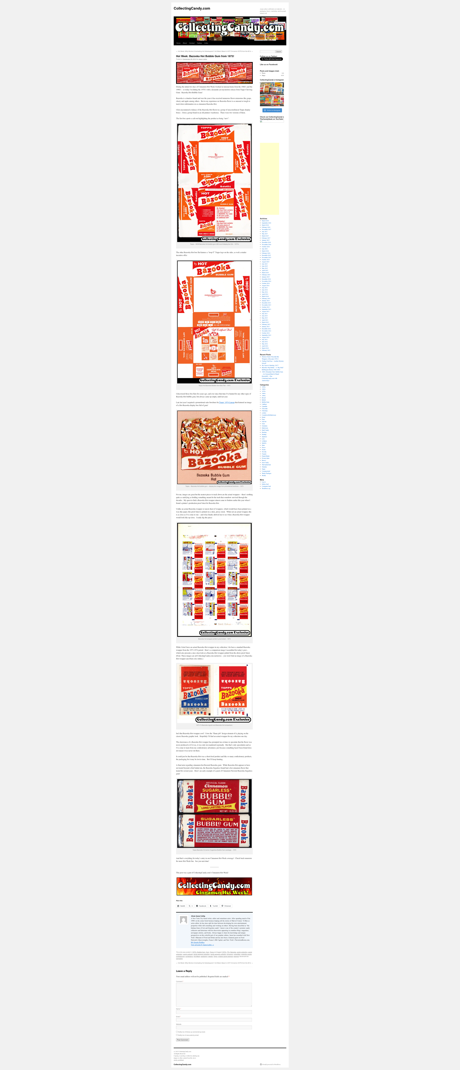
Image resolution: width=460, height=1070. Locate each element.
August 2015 (265, 262)
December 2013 (266, 303)
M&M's (264, 443)
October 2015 (266, 259)
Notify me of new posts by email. (188, 1035)
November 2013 (266, 305)
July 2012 (264, 339)
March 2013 (265, 322)
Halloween (265, 428)
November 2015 (266, 257)
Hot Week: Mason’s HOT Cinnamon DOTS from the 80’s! (233, 51)
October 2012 (266, 333)
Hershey (264, 432)
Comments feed (266, 486)
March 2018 (265, 225)
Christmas (265, 411)
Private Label (265, 458)
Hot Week (197, 956)
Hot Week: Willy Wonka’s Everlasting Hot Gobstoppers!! (195, 51)
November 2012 (266, 331)
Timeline (264, 467)
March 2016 (265, 251)
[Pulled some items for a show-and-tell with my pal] (272, 94)
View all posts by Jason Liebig (202, 945)
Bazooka (233, 952)
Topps (212, 952)
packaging (204, 956)
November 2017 (266, 229)
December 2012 (266, 329)
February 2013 (266, 324)
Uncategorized (266, 471)
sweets (210, 956)
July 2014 (264, 288)
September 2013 (266, 309)
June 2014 (265, 290)
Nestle (263, 449)
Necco (263, 447)
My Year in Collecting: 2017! (270, 365)
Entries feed (265, 484)
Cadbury (264, 404)
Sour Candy (265, 462)
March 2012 (265, 348)
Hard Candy (265, 430)
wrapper (236, 956)
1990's (264, 395)
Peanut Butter (266, 456)
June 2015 (265, 266)
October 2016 (266, 247)
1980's (264, 393)
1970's (194, 952)
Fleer (263, 419)
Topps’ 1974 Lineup (227, 402)
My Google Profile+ (198, 942)
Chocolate (264, 408)
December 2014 (266, 279)
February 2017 (266, 238)
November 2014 (266, 281)
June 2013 (265, 316)
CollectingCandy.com (192, 8)
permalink (179, 959)
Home (178, 43)
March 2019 (265, 221)
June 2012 (265, 342)
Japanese (264, 436)
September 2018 (266, 223)
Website (178, 1024)
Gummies (264, 426)
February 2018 (266, 227)
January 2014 (266, 300)
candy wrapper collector (218, 954)
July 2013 (264, 313)
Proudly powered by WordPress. (271, 1064)
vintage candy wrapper (225, 956)
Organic (264, 454)
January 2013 (266, 326)
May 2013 (265, 318)
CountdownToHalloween (269, 415)
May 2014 (265, 292)
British (264, 400)
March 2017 (265, 236)
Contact (192, 43)
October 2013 (266, 307)
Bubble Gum (201, 952)
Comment (179, 981)
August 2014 (265, 285)
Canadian (264, 406)
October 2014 (266, 283)
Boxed (264, 398)
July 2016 (264, 249)
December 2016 (266, 242)
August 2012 (265, 337)
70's (228, 952)
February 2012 (266, 350)
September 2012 (266, 335)
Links (206, 43)
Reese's (264, 460)
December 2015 (266, 255)
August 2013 (265, 311)
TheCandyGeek (266, 465)
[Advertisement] (269, 179)
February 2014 (266, 298)
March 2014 (265, 296)
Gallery (199, 43)
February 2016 (266, 253)
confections (189, 956)
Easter (263, 417)
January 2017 (266, 240)
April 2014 (265, 294)
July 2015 (264, 264)
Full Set (264, 421)
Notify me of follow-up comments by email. (191, 1032)
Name (178, 1009)
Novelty (264, 452)
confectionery (180, 956)
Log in (264, 482)
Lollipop (264, 441)
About (185, 43)
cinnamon (230, 954)
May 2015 (265, 268)
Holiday (264, 434)
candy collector (188, 954)
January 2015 (266, 277)
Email (178, 1016)
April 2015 (265, 270)
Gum (207, 952)
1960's (264, 389)
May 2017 (265, 234)
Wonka (264, 475)
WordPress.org (266, 488)
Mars (263, 445)
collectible (237, 954)
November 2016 (266, 244)
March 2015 (265, 272)
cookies (264, 413)
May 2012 (265, 344)
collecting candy (246, 954)
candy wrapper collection (201, 954)
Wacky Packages (266, 473)
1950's (264, 387)
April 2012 (265, 346)
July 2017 (264, 231)
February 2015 (266, 275)
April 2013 (265, 320)
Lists (263, 439)
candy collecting (242, 952)
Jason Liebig (203, 59)
